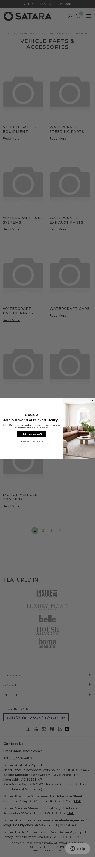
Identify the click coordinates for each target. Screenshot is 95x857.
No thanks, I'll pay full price (31, 441)
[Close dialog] (92, 400)
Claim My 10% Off (31, 434)
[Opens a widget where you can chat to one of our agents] (77, 849)
